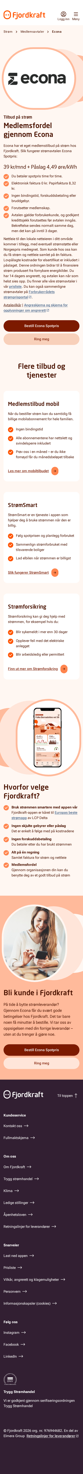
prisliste (15, 286)
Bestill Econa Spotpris (41, 326)
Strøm (8, 31)
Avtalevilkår (12, 305)
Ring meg (41, 339)
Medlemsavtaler (32, 31)
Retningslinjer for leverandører (51, 1436)
